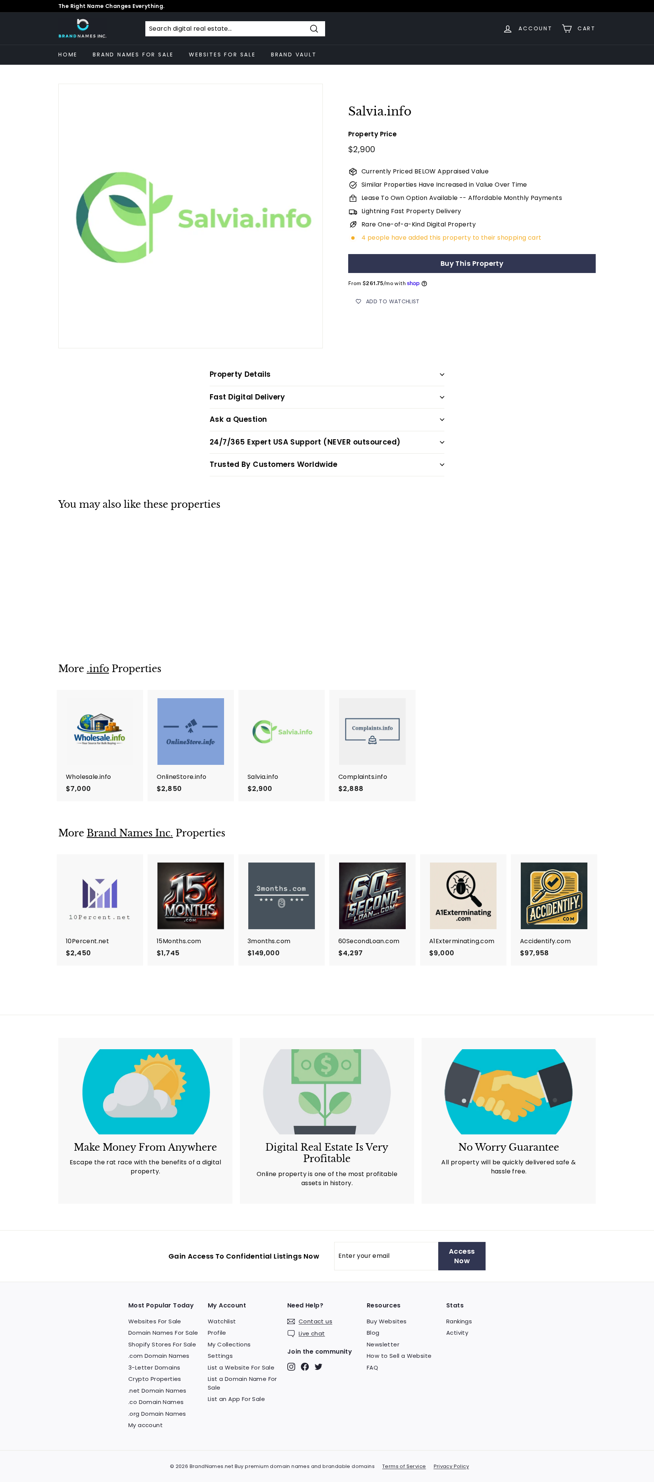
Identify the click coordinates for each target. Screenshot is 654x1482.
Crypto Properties (154, 1379)
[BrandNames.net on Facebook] (305, 1366)
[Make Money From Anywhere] (145, 1091)
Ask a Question (238, 419)
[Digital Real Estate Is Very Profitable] (327, 1091)
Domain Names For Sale (163, 1333)
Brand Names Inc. (130, 833)
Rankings (459, 1321)
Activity (457, 1333)
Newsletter (383, 1344)
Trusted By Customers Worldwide (273, 464)
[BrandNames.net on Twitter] (318, 1366)
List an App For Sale (236, 1399)
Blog (373, 1333)
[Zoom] (190, 216)
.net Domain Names (157, 1391)
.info (98, 669)
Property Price (372, 134)
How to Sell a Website (399, 1356)
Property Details (240, 374)
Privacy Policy (451, 1466)
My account (145, 1425)
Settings (220, 1356)
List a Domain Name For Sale (242, 1383)
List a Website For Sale (241, 1367)
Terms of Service (404, 1466)
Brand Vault (294, 54)
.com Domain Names (159, 1356)
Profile (217, 1333)
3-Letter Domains (154, 1367)
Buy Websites (387, 1321)
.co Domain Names (156, 1402)
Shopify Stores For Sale (162, 1344)
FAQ (372, 1367)
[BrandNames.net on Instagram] (291, 1366)
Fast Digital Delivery (247, 397)
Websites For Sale (222, 54)
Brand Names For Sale (133, 54)
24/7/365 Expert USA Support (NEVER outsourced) (305, 442)
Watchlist (222, 1321)
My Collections (229, 1344)
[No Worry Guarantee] (508, 1091)
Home (68, 54)
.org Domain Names (157, 1414)
